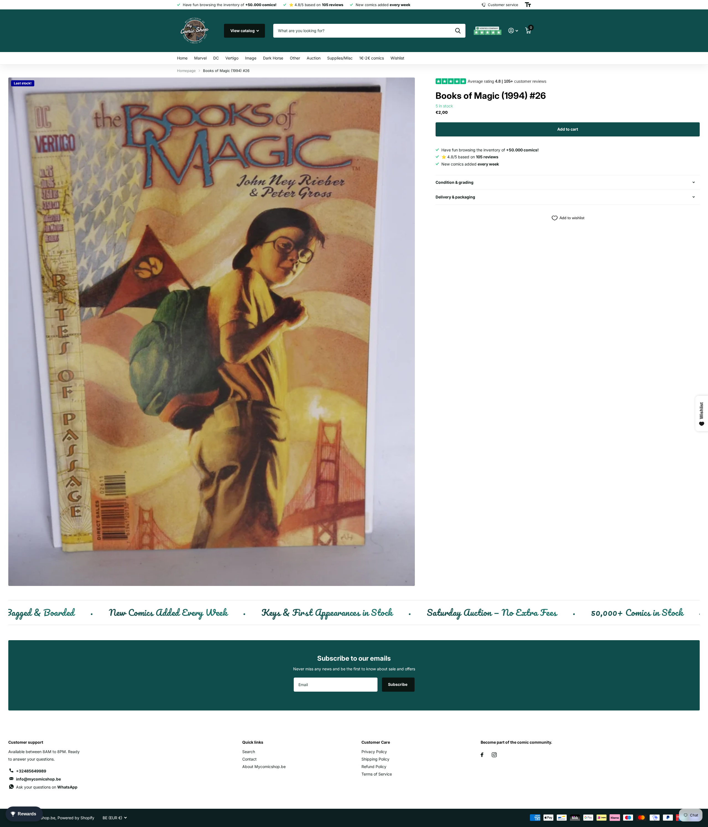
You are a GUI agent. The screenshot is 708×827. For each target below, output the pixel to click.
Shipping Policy (375, 759)
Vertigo (231, 58)
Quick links (252, 742)
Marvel (200, 58)
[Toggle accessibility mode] (528, 4)
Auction (314, 58)
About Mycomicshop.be (264, 766)
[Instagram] (494, 754)
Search (248, 751)
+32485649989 (31, 771)
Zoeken (457, 31)
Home (182, 58)
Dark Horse (273, 58)
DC (216, 58)
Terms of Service (376, 774)
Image (250, 58)
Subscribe (398, 684)
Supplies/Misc (340, 58)
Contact (249, 759)
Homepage (186, 70)
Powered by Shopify (76, 817)
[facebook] (482, 755)
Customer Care (375, 742)
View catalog (243, 30)
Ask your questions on (46, 787)
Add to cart (567, 129)
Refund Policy (373, 766)
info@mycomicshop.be (38, 779)
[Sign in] (513, 30)
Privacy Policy (374, 751)
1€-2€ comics (371, 58)
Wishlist (397, 58)
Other (295, 58)
